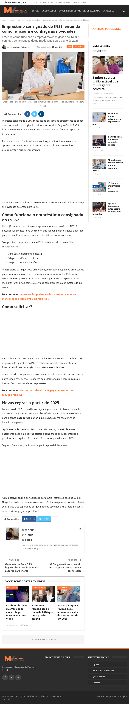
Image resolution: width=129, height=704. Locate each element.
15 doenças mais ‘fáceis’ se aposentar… (114, 187)
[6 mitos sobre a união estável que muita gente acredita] (108, 65)
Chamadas (79, 46)
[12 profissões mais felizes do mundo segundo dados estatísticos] (99, 164)
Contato (75, 2)
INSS (69, 46)
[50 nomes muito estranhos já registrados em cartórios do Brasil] (99, 117)
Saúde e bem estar (70, 11)
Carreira (108, 11)
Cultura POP (49, 11)
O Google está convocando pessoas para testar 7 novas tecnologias (65, 567)
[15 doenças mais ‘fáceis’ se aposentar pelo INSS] (99, 187)
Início (35, 11)
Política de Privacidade (60, 2)
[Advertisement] (43, 177)
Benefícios (64, 588)
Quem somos (35, 2)
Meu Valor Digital (119, 696)
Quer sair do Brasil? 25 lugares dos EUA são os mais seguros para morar (21, 567)
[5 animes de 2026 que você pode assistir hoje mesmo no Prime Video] (17, 594)
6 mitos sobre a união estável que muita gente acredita (105, 83)
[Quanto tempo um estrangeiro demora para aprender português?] (99, 207)
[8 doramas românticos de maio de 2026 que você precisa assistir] (43, 594)
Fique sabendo (91, 11)
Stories (84, 2)
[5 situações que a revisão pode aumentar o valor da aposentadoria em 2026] (68, 594)
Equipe (46, 2)
